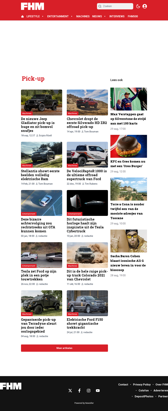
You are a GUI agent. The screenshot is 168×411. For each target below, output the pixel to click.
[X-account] (70, 391)
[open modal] (144, 6)
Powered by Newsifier (84, 403)
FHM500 (133, 16)
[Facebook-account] (79, 391)
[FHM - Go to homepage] (10, 386)
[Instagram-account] (89, 391)
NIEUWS (97, 16)
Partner (163, 396)
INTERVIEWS (117, 16)
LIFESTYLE (33, 16)
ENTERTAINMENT (58, 16)
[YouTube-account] (98, 391)
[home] (22, 16)
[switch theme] (138, 6)
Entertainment (28, 214)
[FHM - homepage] (32, 6)
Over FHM (162, 384)
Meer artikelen (64, 348)
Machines (26, 113)
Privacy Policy (142, 384)
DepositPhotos (144, 396)
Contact (123, 384)
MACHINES (83, 16)
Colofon (144, 390)
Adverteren (161, 390)
